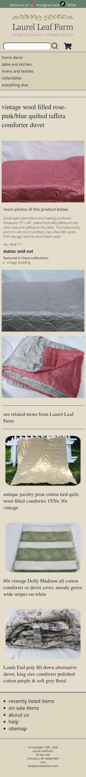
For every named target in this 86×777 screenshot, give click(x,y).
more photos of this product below (35, 209)
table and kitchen (17, 64)
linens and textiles (18, 71)
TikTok (71, 5)
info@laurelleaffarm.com (43, 766)
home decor (12, 57)
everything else (15, 84)
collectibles (12, 78)
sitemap (18, 728)
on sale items (24, 707)
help (14, 721)
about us (19, 714)
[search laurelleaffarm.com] (56, 46)
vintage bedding (18, 262)
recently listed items (31, 701)
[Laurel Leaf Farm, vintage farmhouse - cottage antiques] (43, 25)
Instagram (44, 5)
